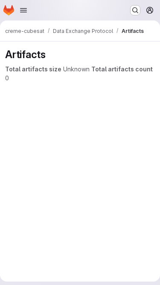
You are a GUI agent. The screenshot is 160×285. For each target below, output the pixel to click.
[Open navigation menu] (23, 10)
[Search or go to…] (135, 10)
